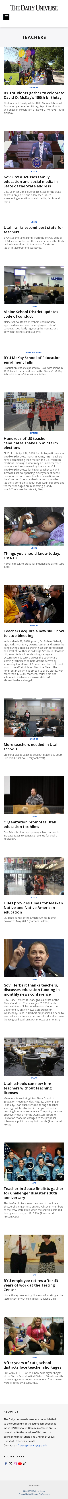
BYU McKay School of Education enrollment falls (32, 360)
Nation (34, 433)
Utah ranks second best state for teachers (33, 229)
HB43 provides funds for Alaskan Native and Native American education (33, 908)
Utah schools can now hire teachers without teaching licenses (28, 1088)
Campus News (34, 352)
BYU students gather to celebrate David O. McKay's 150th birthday (34, 95)
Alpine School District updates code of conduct (31, 314)
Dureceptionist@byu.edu (32, 1445)
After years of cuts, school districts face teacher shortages (32, 1365)
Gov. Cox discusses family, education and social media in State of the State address (31, 182)
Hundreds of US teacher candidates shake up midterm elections (31, 443)
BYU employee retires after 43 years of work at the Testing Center (31, 1285)
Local (34, 222)
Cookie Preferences (41, 1494)
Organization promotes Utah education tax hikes (30, 824)
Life (34, 1183)
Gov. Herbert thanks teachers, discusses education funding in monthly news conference (32, 990)
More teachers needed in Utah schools (31, 746)
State (34, 171)
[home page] (34, 9)
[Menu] (6, 17)
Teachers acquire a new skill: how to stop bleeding (34, 633)
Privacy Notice (25, 1494)
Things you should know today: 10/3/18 (32, 555)
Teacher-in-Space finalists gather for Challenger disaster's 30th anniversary (33, 1193)
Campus (34, 87)
